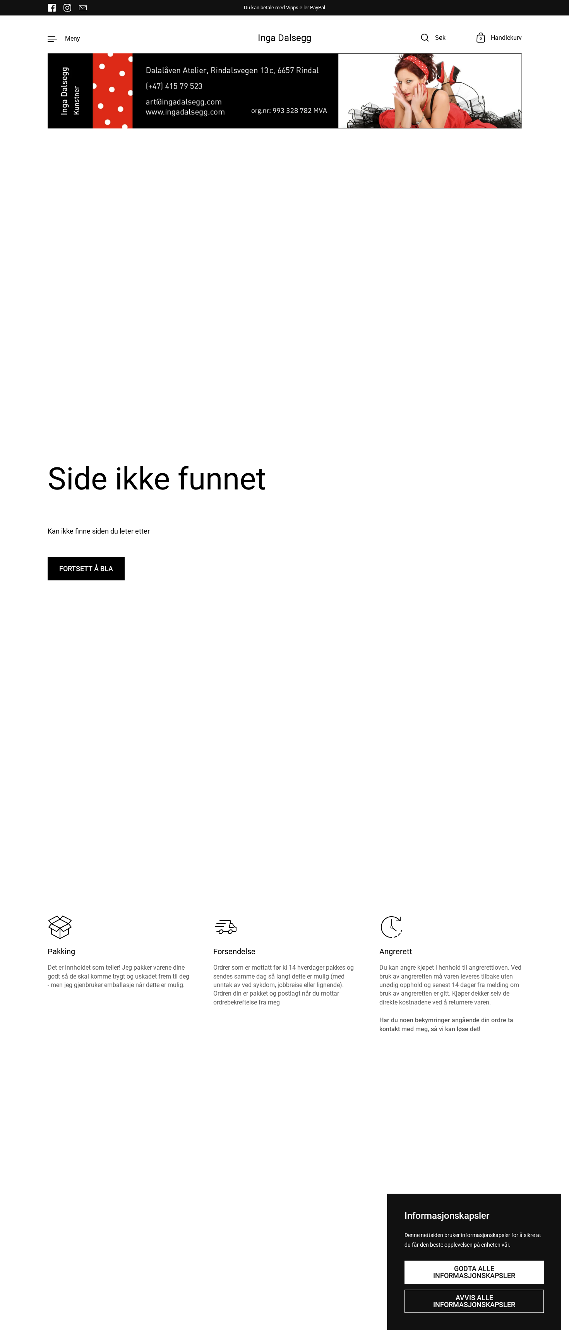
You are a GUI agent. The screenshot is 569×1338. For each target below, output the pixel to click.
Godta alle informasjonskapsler (474, 1272)
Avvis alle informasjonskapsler (474, 1301)
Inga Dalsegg (284, 38)
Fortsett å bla (86, 569)
